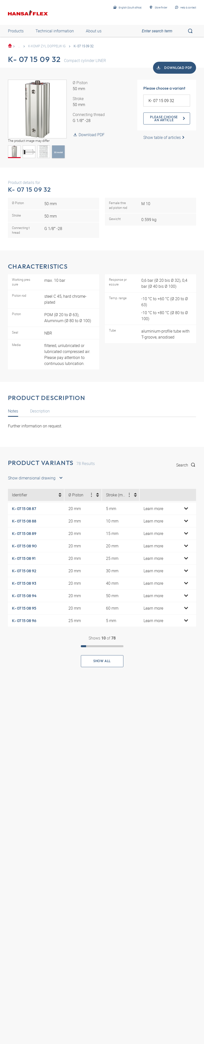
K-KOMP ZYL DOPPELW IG (47, 46)
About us (94, 31)
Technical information (55, 31)
